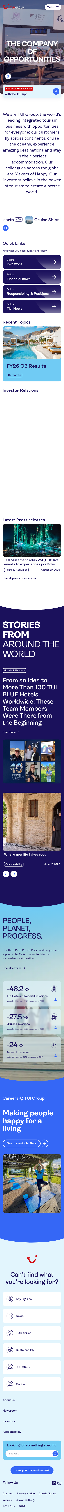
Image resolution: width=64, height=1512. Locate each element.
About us (9, 1400)
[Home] (13, 6)
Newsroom (10, 1410)
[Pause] (8, 76)
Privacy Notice (26, 1493)
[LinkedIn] (54, 1483)
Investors (9, 1421)
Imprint (7, 1500)
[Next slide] (14, 874)
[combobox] (32, 1453)
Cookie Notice (47, 1493)
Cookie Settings (25, 1500)
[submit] (55, 1453)
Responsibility (12, 1431)
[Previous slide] (6, 874)
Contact (8, 1493)
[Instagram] (59, 1483)
